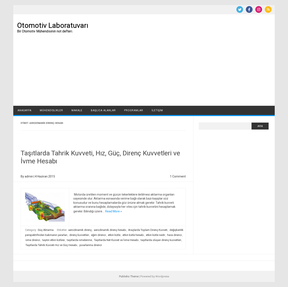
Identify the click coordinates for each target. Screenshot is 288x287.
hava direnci (174, 235)
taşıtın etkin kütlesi (53, 240)
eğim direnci (98, 235)
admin (29, 176)
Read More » (113, 211)
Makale (76, 110)
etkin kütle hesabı (133, 235)
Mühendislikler (51, 110)
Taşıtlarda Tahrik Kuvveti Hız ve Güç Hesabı (51, 245)
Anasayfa (24, 110)
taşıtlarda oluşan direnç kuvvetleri (161, 240)
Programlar (133, 110)
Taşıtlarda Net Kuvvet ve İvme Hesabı (116, 240)
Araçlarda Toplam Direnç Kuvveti (147, 229)
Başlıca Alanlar (103, 110)
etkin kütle (114, 235)
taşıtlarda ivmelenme (79, 240)
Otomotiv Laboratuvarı (52, 25)
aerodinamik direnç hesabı (110, 229)
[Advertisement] (144, 74)
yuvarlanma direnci (90, 245)
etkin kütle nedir (155, 235)
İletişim (157, 110)
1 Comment (178, 176)
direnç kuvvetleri (79, 235)
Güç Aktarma (46, 229)
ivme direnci (33, 240)
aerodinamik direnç (80, 229)
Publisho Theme (129, 276)
